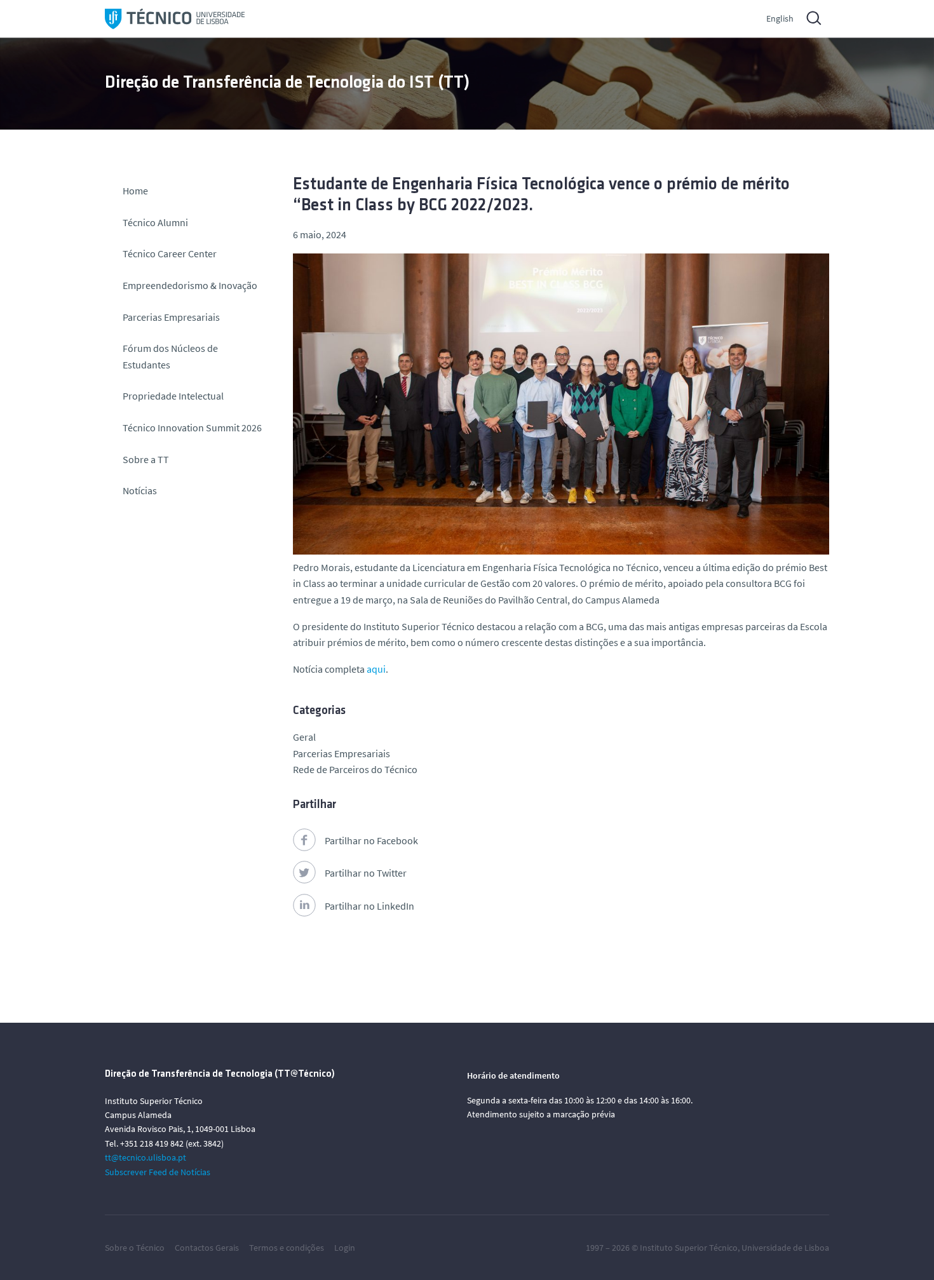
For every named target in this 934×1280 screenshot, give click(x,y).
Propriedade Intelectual (173, 395)
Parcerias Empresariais (171, 317)
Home (135, 190)
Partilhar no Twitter (366, 872)
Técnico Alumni (155, 222)
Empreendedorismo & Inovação (190, 285)
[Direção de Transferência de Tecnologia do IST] (175, 18)
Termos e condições (286, 1247)
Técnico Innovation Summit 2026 (192, 427)
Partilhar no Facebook (371, 840)
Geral (304, 737)
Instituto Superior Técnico (689, 1247)
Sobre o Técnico (135, 1247)
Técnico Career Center (171, 253)
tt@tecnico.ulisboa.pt (145, 1157)
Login (344, 1247)
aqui (376, 669)
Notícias (140, 490)
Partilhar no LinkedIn (369, 905)
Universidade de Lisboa (785, 1247)
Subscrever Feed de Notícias (157, 1172)
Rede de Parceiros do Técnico (355, 769)
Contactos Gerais (207, 1247)
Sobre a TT (146, 459)
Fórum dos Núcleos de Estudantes (170, 356)
